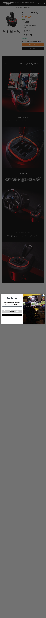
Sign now (12, 315)
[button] (12, 311)
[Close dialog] (43, 295)
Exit (12, 318)
